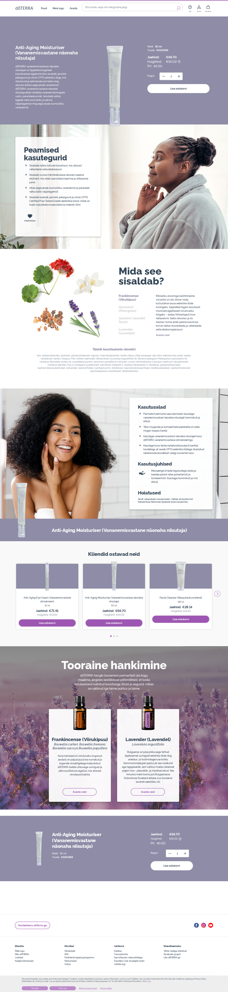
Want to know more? (88, 988)
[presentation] (217, 594)
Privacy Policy (106, 988)
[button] (111, 636)
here (148, 981)
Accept (35, 988)
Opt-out (63, 988)
